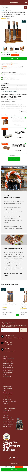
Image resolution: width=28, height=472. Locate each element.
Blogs (4, 390)
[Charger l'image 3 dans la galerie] (16, 48)
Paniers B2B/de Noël (7, 388)
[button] (26, 2)
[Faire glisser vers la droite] (26, 48)
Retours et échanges (7, 394)
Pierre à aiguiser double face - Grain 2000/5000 (20, 132)
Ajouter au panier (14, 159)
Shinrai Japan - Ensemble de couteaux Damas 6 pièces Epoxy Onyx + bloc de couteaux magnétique (18, 119)
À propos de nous (7, 376)
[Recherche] (25, 7)
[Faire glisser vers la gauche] (1, 48)
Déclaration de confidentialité (9, 401)
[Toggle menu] (3, 2)
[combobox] (14, 7)
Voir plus (23, 111)
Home (2, 10)
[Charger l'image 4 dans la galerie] (22, 48)
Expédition (5, 403)
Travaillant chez (6, 397)
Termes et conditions (7, 386)
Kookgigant (16, 463)
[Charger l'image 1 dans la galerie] (6, 48)
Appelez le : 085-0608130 (8, 358)
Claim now (23, 329)
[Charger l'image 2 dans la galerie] (11, 48)
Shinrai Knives (8, 10)
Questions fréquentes (8, 392)
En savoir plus (19, 429)
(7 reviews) (8, 18)
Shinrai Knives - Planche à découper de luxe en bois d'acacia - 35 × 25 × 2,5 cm (18, 145)
